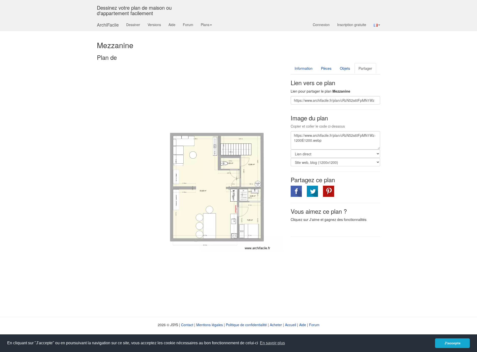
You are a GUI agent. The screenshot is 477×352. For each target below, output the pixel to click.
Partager (365, 68)
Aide (171, 24)
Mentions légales (209, 324)
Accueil (290, 324)
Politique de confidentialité (246, 324)
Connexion (321, 24)
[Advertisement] (332, 276)
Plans (205, 24)
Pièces (326, 68)
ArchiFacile (108, 24)
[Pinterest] (328, 191)
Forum (188, 24)
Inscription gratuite (351, 24)
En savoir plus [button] (272, 343)
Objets (345, 68)
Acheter (276, 324)
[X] (312, 191)
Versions (154, 24)
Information (304, 68)
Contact (187, 324)
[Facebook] (296, 191)
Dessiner (133, 24)
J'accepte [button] (452, 343)
